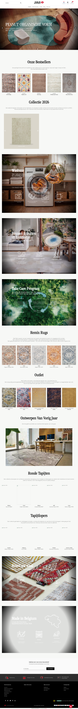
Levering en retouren (7, 691)
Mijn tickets (46, 690)
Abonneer (50, 668)
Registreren (46, 687)
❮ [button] (2, 28)
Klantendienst (6, 693)
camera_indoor (71, 706)
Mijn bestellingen (47, 688)
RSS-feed (42, 705)
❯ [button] (75, 28)
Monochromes (35, 6)
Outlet (41, 6)
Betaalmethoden (7, 690)
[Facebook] (5, 700)
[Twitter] (10, 700)
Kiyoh (46, 708)
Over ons (48, 6)
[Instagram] (7, 700)
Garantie (5, 694)
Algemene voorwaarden (8, 688)
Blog (44, 6)
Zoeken (20, 3)
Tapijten (29, 6)
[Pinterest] (12, 700)
